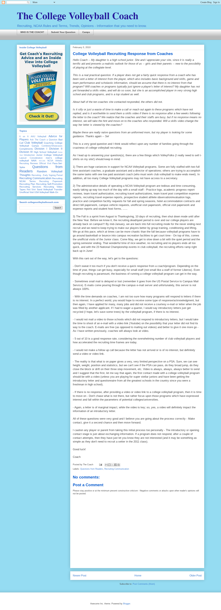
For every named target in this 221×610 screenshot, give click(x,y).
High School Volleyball (45, 152)
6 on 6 (23, 136)
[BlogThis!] (109, 464)
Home (137, 575)
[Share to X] (112, 464)
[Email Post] (100, 464)
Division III (26, 151)
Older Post (195, 575)
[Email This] (106, 464)
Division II (55, 148)
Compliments (26, 148)
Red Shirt (31, 189)
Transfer (58, 189)
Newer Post (79, 575)
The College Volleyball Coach (77, 15)
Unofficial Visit (26, 192)
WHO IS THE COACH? (32, 32)
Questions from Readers (91, 469)
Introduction (29, 155)
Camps (86, 32)
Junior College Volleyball (49, 155)
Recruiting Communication (116, 469)
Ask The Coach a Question (43, 140)
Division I (41, 148)
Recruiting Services (30, 186)
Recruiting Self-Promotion (49, 184)
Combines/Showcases (52, 146)
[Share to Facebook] (115, 464)
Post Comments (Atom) (144, 584)
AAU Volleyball (38, 136)
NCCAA (42, 161)
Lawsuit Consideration (31, 158)
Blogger (126, 603)
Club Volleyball (33, 142)
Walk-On (54, 192)
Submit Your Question (63, 32)
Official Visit (45, 163)
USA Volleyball (41, 192)
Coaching (49, 143)
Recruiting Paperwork (50, 181)
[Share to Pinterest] (118, 464)
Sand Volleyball (45, 189)
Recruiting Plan (27, 184)
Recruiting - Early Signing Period (47, 175)
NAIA (33, 160)
